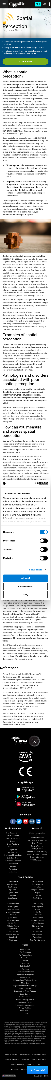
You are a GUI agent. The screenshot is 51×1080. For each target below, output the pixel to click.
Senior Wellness (37, 846)
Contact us (30, 1064)
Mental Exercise (25, 997)
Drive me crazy (13, 909)
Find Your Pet (13, 932)
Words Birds (37, 937)
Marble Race (13, 923)
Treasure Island (13, 904)
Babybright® (25, 966)
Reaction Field (37, 934)
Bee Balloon (37, 898)
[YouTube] (25, 821)
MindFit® (25, 963)
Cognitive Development (25, 974)
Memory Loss (13, 852)
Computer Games (37, 838)
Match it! (12, 915)
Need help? (39, 1070)
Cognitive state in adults (37, 854)
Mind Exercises (25, 988)
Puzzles (37, 887)
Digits (37, 893)
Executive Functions (13, 861)
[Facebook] (13, 821)
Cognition (13, 850)
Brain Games (25, 994)
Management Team (39, 1055)
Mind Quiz (25, 983)
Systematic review (37, 857)
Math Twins (37, 915)
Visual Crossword (13, 912)
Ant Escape (12, 901)
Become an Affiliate (38, 1059)
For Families (25, 949)
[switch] (44, 541)
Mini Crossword (13, 884)
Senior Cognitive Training (37, 851)
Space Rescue (13, 918)
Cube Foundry (37, 904)
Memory (13, 866)
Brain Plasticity (13, 844)
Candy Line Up (37, 884)
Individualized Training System (25, 980)
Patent (25, 961)
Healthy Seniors (37, 849)
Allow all (25, 578)
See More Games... (37, 940)
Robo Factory (13, 898)
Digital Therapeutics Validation (37, 834)
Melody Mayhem (12, 934)
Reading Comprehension (25, 1005)
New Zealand (10, 1076)
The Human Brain (13, 833)
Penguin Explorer (37, 890)
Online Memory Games (25, 1000)
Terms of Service (11, 1055)
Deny (25, 594)
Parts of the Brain (13, 838)
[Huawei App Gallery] (25, 804)
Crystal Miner (13, 893)
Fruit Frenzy (13, 887)
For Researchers (25, 955)
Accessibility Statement (19, 1069)
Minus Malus (37, 918)
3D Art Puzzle (13, 940)
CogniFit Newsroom (12, 1059)
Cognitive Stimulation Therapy (25, 986)
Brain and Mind (13, 836)
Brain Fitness (13, 847)
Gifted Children (25, 1008)
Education (25, 958)
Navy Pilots (37, 843)
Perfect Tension (37, 923)
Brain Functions (13, 858)
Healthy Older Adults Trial (37, 840)
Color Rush (13, 937)
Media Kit (25, 1059)
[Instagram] (32, 821)
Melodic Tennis (13, 926)
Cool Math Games (25, 1002)
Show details (35, 569)
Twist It (38, 929)
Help (38, 1064)
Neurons (13, 841)
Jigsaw (37, 909)
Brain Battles (25, 1011)
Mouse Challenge (37, 920)
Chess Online (13, 881)
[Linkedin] (38, 821)
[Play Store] (25, 797)
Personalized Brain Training (25, 991)
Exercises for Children (25, 972)
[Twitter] (19, 821)
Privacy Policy (24, 1055)
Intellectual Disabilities (13, 855)
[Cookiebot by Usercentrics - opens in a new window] (36, 483)
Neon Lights (13, 906)
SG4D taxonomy (36, 860)
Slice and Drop (37, 926)
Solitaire (13, 895)
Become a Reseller (17, 1064)
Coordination (13, 864)
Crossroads (37, 901)
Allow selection (25, 586)
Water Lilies (37, 932)
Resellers (25, 969)
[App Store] (25, 789)
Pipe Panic (13, 890)
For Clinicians (25, 952)
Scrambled (13, 929)
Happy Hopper (37, 881)
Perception (13, 869)
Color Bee (37, 895)
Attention (13, 872)
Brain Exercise (25, 977)
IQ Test (25, 1014)
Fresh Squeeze (37, 906)
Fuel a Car (37, 912)
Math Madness (13, 920)
